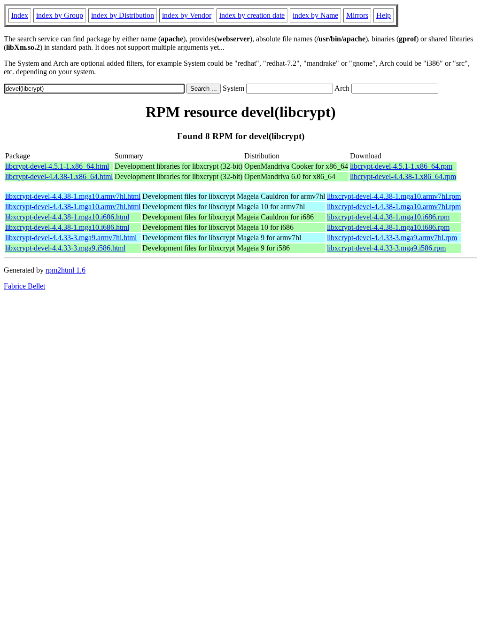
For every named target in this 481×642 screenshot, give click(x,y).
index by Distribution (122, 15)
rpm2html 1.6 (65, 270)
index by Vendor (186, 15)
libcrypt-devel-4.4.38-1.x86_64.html (59, 176)
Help (383, 15)
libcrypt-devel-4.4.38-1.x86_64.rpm (403, 176)
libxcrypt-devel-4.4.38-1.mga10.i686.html (67, 217)
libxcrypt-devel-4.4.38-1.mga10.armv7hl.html (72, 196)
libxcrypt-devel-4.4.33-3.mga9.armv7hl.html (71, 238)
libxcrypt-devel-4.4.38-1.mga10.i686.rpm (388, 217)
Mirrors (357, 15)
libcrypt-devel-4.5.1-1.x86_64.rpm (401, 166)
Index (19, 15)
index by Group (59, 15)
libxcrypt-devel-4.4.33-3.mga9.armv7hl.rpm (392, 238)
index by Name (315, 15)
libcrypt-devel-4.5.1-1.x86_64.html (57, 166)
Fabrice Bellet (24, 286)
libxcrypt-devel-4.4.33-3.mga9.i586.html (65, 248)
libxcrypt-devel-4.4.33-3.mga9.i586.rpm (386, 248)
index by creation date (252, 15)
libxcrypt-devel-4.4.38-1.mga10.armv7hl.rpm (394, 196)
